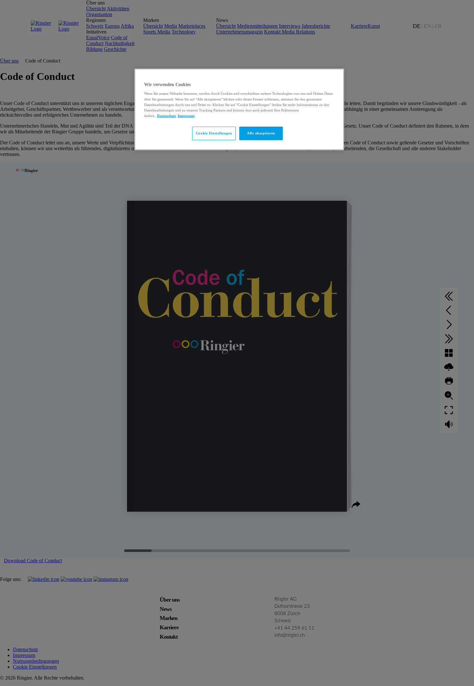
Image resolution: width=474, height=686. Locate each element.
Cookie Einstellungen (214, 133)
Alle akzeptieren (261, 133)
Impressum (186, 116)
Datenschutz (166, 116)
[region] (239, 109)
